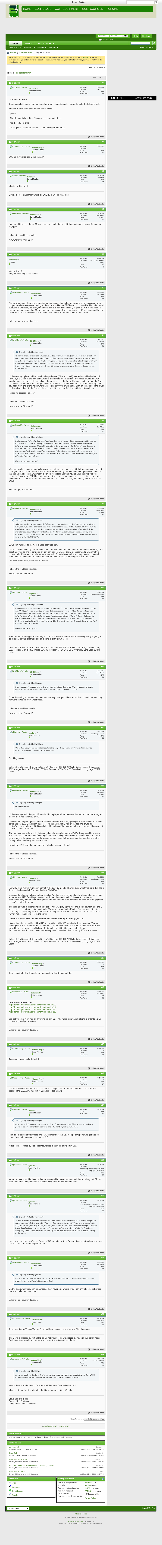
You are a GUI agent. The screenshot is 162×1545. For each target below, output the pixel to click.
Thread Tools (97, 78)
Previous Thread (50, 1426)
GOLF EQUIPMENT (66, 8)
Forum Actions (39, 47)
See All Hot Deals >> (145, 98)
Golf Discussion (25, 53)
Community (27, 47)
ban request (14, 1447)
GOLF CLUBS (43, 8)
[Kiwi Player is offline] (19, 214)
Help (136, 36)
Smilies (88, 1486)
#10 (102, 588)
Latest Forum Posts (45, 43)
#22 (102, 1258)
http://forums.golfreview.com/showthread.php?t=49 (32, 1009)
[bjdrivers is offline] (18, 1165)
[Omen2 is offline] (18, 176)
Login (74, 2)
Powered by (72, 1521)
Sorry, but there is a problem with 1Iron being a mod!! (31, 1466)
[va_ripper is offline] (19, 87)
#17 (102, 1044)
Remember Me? (107, 40)
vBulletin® (80, 1521)
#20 (102, 1160)
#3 (103, 171)
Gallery (28, 43)
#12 (102, 727)
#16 (102, 987)
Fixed (85, 1514)
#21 (102, 1196)
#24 (102, 1354)
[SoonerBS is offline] (19, 1109)
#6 (103, 288)
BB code (88, 1483)
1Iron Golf (13, 1453)
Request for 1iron (23, 73)
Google (15, 1495)
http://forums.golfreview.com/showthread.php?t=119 (32, 1012)
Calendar (17, 47)
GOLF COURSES (92, 8)
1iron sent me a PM (17, 1472)
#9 (103, 504)
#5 (103, 254)
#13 (102, 786)
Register (82, 2)
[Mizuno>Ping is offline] (20, 146)
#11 (102, 666)
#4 (103, 209)
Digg (14, 1483)
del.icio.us (16, 1487)
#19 (102, 1105)
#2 (103, 142)
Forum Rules (90, 1498)
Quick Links (52, 47)
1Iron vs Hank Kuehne (18, 1459)
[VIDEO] (88, 1491)
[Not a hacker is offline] (20, 1318)
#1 (103, 83)
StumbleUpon (17, 1491)
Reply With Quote (97, 137)
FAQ (11, 47)
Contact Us (145, 1508)
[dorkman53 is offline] (19, 292)
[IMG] (87, 1488)
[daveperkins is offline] (20, 1359)
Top (102, 1419)
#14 (102, 873)
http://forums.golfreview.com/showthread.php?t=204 (32, 1007)
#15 (102, 958)
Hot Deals (117, 98)
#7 (103, 335)
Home (27, 8)
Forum (15, 43)
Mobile (78, 1514)
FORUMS (112, 8)
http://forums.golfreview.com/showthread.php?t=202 (32, 1005)
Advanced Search (146, 47)
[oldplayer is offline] (18, 592)
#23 (102, 1314)
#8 (103, 420)
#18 (102, 1073)
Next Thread (64, 1426)
